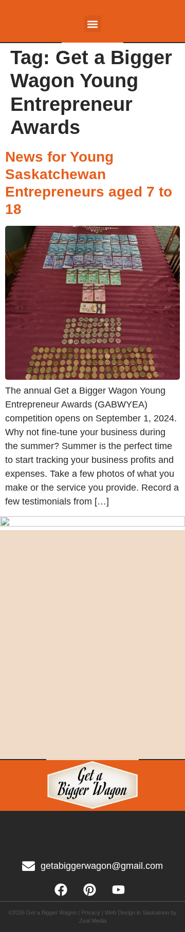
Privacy (90, 912)
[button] (92, 23)
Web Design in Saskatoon (137, 912)
